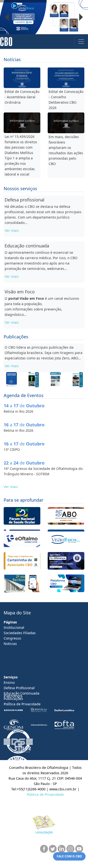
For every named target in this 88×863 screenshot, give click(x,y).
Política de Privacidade (22, 704)
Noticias (10, 643)
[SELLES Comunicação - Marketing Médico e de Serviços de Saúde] (23, 750)
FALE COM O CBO (69, 856)
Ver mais (12, 230)
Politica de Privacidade (45, 794)
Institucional (14, 627)
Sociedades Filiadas (20, 633)
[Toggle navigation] (81, 41)
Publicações (13, 698)
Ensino (9, 682)
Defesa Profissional (19, 688)
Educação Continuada (21, 693)
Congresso (12, 638)
